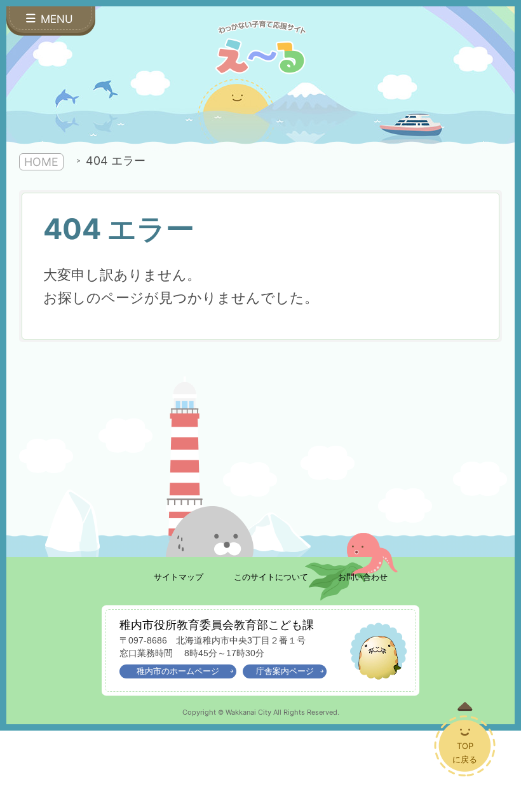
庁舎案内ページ (285, 671)
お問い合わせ (363, 577)
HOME (41, 162)
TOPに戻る (464, 752)
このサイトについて (271, 577)
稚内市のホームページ (178, 671)
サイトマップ (178, 577)
